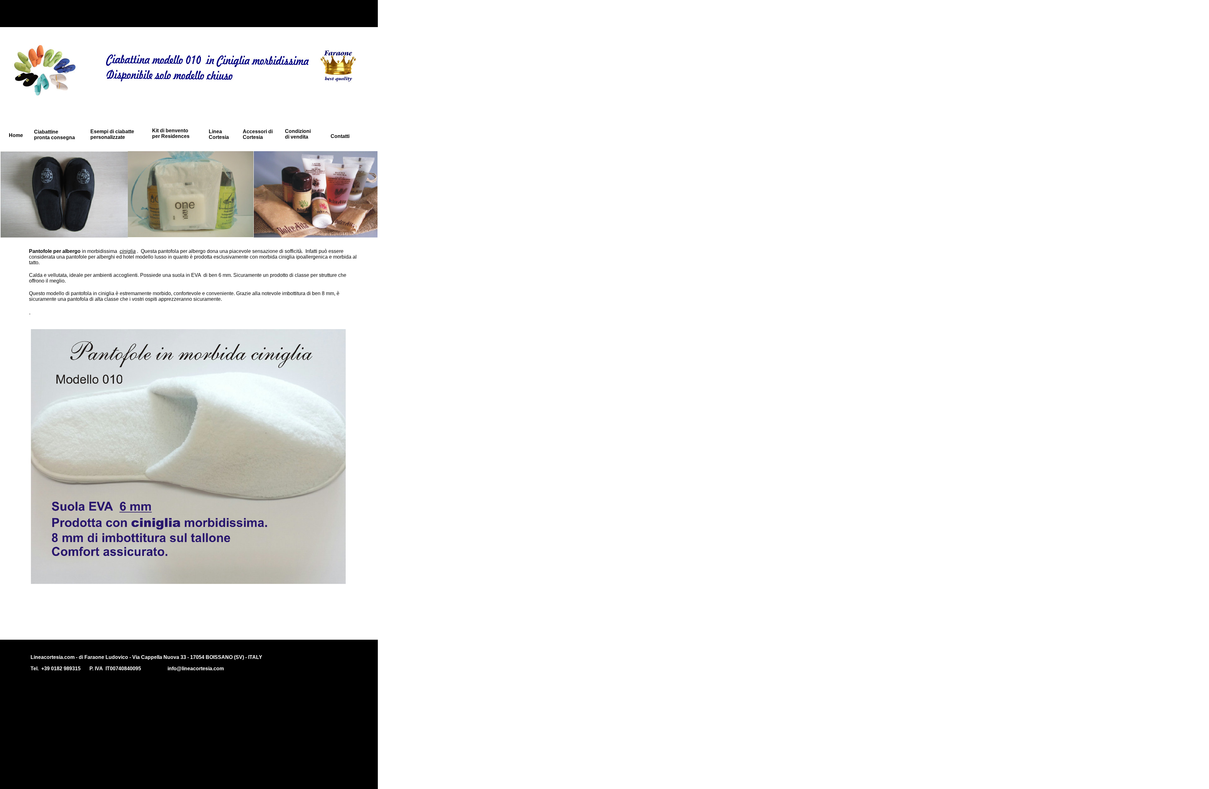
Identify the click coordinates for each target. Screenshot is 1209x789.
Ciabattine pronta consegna (54, 134)
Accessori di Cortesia (258, 134)
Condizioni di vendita (298, 134)
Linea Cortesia (219, 134)
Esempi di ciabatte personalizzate (112, 134)
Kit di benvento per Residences (171, 133)
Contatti (340, 136)
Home (16, 135)
